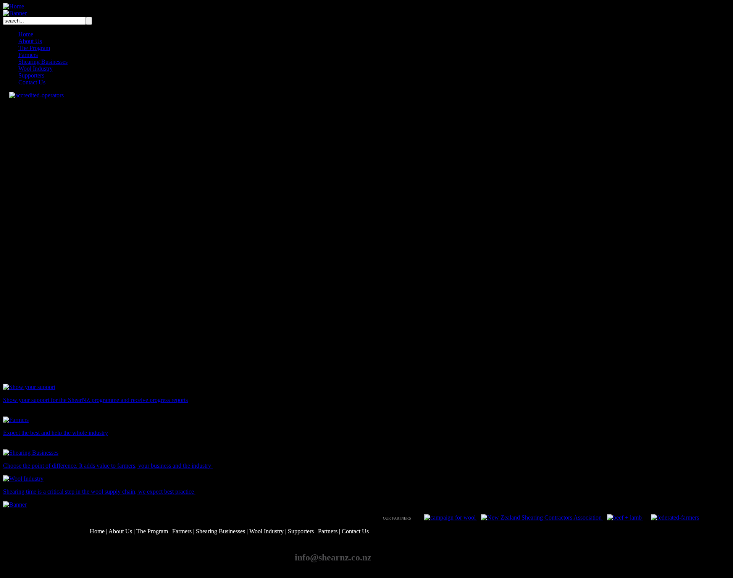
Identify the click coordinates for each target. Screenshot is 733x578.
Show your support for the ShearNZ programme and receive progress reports (95, 400)
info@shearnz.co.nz (333, 557)
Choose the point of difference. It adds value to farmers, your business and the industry (108, 465)
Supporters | (303, 531)
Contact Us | (356, 531)
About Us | (122, 531)
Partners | (330, 531)
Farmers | (184, 531)
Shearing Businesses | (222, 531)
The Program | (154, 531)
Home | (99, 531)
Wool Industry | (268, 531)
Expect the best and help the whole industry (55, 432)
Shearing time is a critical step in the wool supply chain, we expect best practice (99, 491)
